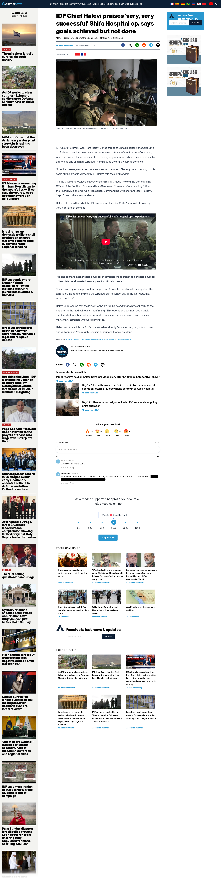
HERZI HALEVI (82, 339)
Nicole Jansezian (65, 582)
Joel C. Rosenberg (134, 687)
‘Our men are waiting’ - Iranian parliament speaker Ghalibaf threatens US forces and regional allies (18, 748)
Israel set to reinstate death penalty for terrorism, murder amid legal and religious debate (18, 334)
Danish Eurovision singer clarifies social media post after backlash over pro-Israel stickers (17, 703)
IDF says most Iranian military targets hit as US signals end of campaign (17, 791)
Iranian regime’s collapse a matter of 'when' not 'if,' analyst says (73, 573)
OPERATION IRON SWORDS (105, 339)
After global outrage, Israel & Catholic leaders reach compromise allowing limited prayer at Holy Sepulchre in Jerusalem (19, 529)
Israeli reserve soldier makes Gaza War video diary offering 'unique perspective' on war (107, 376)
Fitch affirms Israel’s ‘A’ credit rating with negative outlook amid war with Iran (18, 659)
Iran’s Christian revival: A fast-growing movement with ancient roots (73, 610)
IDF (91, 339)
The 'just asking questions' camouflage (18, 575)
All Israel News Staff (64, 46)
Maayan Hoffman (99, 617)
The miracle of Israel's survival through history (17, 57)
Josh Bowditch (132, 617)
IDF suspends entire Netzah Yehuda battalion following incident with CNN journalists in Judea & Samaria (17, 287)
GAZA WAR (71, 339)
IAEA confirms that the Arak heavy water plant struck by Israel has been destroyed (18, 141)
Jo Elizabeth (63, 617)
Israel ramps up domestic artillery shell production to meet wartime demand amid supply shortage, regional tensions (18, 239)
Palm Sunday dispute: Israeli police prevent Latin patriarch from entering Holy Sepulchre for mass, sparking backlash (17, 836)
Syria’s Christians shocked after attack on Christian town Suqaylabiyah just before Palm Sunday (17, 616)
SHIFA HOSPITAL (125, 339)
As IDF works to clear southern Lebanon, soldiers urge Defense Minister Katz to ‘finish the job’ (18, 98)
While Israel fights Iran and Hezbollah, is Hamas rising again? (105, 610)
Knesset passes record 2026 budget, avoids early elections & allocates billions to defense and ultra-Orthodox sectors (18, 481)
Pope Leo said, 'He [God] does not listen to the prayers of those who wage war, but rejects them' (19, 435)
